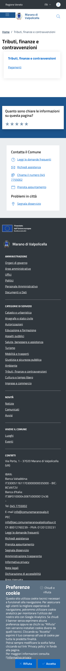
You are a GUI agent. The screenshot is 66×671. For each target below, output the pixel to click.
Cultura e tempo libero (19, 377)
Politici (9, 280)
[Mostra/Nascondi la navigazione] (7, 14)
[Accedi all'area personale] (58, 4)
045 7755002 (18, 506)
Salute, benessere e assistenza (24, 342)
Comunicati (12, 409)
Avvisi (9, 415)
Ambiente (11, 365)
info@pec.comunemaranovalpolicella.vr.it (30, 522)
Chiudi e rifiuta (51, 590)
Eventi (9, 441)
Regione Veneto (14, 4)
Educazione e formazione (20, 330)
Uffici (8, 274)
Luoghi (9, 435)
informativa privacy (19, 657)
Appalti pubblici (14, 336)
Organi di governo (16, 263)
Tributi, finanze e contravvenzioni (26, 371)
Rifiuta (29, 663)
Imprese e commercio (18, 383)
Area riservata (14, 579)
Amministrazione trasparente (23, 556)
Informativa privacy (17, 562)
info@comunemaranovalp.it (31, 512)
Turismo (10, 348)
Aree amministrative (18, 268)
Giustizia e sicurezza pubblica (23, 359)
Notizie (9, 403)
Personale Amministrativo (21, 286)
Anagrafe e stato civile (19, 318)
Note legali (12, 568)
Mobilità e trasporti (17, 354)
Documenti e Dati (16, 292)
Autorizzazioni (14, 324)
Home (6, 32)
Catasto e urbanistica (18, 312)
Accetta (53, 663)
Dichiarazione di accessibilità (23, 574)
